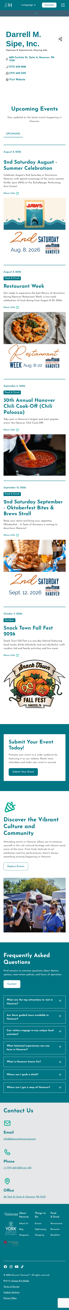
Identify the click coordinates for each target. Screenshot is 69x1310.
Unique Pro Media (20, 1281)
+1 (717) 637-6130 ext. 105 (17, 1168)
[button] (28, 5)
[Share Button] (60, 39)
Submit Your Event (23, 772)
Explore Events (15, 866)
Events (38, 1223)
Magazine (24, 1235)
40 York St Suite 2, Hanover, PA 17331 (25, 1197)
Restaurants (56, 1223)
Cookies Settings (12, 1292)
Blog (21, 1229)
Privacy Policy (10, 1298)
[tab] (13, 134)
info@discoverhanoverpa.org (20, 1139)
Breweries (55, 1229)
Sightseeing (40, 1229)
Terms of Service (11, 1287)
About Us (23, 1223)
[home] (8, 5)
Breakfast (55, 1235)
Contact (12, 984)
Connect (49, 5)
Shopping (39, 1235)
